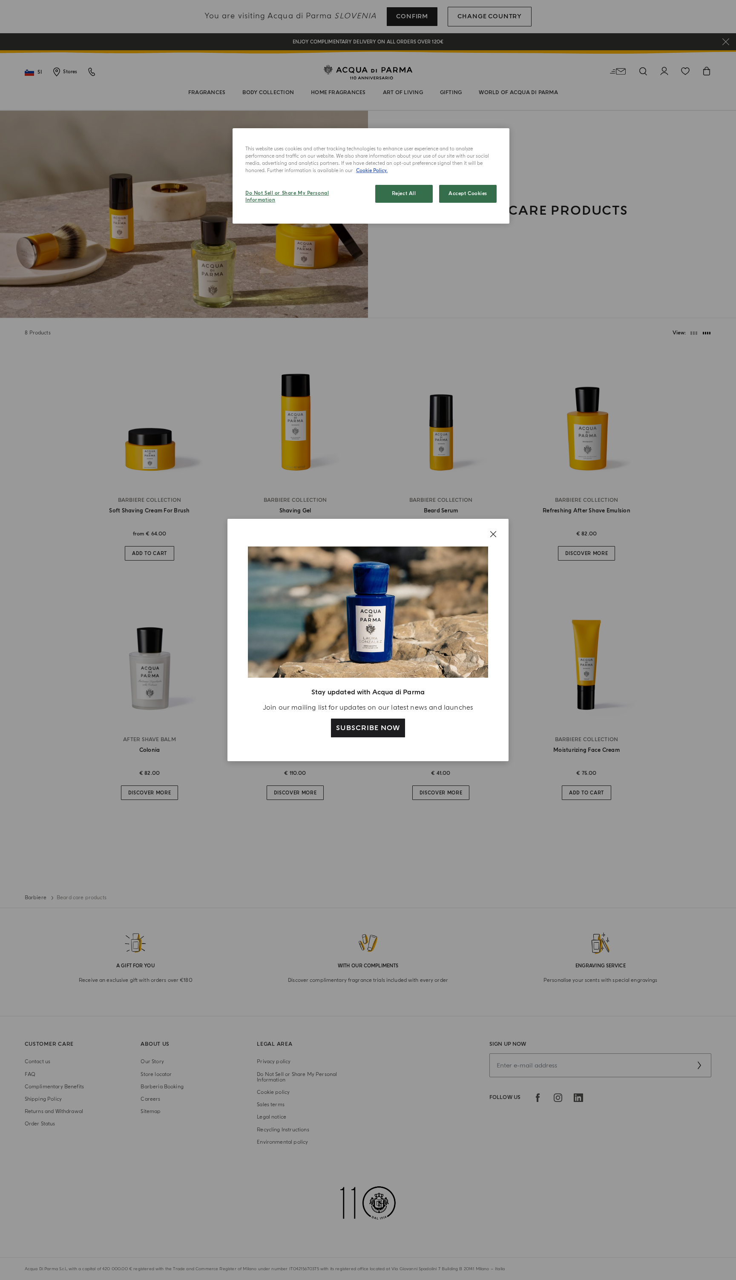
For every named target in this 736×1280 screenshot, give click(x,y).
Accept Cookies (467, 193)
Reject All (404, 193)
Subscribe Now (368, 728)
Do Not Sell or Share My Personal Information (287, 196)
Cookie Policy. (372, 170)
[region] (371, 176)
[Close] (493, 534)
